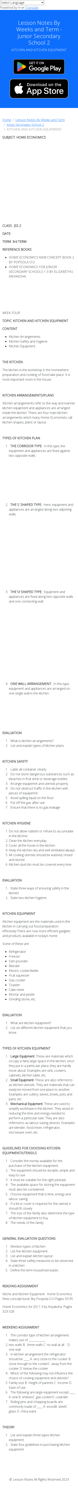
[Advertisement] (39, 181)
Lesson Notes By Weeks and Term (40, 120)
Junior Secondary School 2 (25, 124)
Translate (32, 7)
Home (6, 120)
